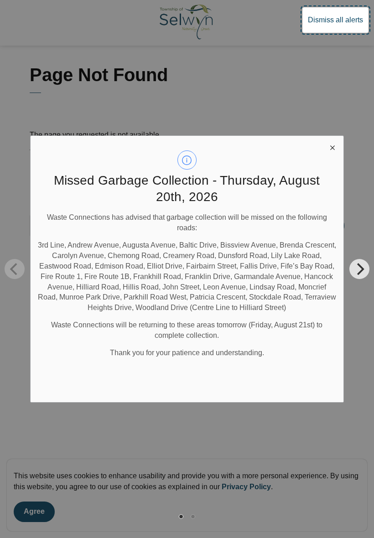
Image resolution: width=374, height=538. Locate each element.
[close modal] (332, 147)
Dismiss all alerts (335, 20)
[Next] (359, 269)
